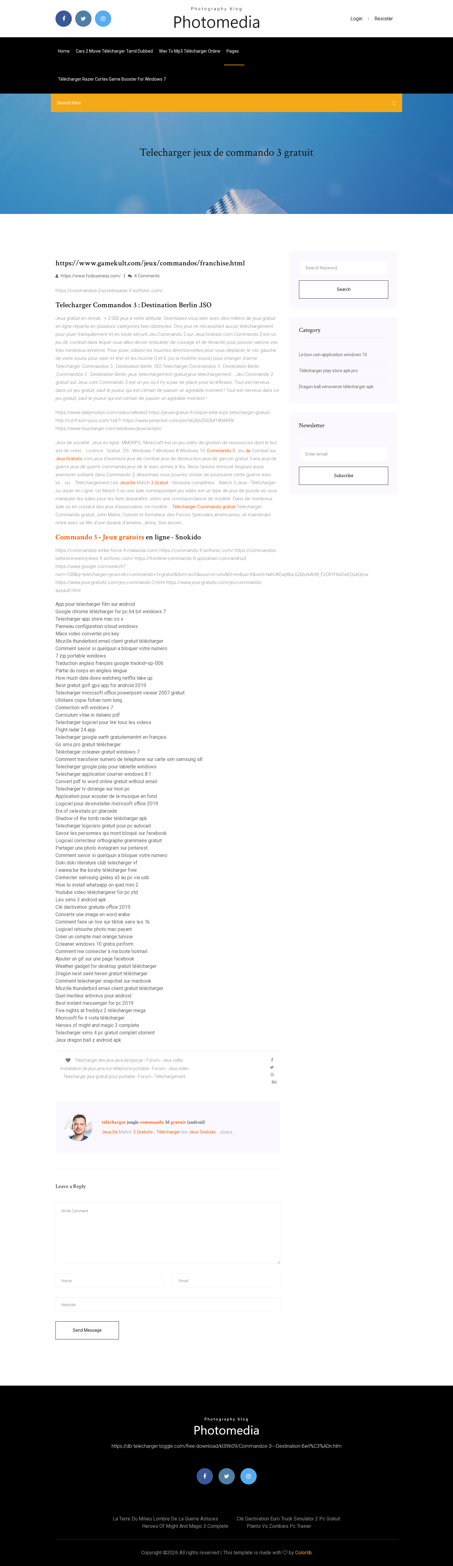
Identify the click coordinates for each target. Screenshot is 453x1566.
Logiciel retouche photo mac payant (93, 929)
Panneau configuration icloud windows (96, 626)
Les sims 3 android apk (80, 900)
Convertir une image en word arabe (92, 914)
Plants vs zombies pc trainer (279, 1526)
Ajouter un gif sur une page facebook (94, 959)
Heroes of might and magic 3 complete (97, 1025)
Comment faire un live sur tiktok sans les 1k (102, 922)
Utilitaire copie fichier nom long (88, 700)
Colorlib (303, 1553)
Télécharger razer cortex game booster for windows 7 (112, 79)
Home (64, 51)
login (356, 19)
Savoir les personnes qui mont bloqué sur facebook (111, 833)
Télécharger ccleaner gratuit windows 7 (97, 752)
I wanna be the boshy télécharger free (96, 870)
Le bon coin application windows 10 (333, 354)
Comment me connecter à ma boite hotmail (101, 951)
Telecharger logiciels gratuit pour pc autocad (103, 826)
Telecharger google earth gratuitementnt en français (110, 737)
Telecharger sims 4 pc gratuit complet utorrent (105, 1033)
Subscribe (343, 475)
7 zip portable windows (80, 656)
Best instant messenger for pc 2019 (94, 1003)
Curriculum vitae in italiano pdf (87, 715)
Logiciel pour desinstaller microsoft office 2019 (106, 804)
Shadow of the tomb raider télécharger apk (101, 818)
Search (344, 289)
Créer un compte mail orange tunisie (94, 937)
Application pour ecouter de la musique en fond (106, 796)
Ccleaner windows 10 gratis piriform (94, 944)
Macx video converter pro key (87, 634)
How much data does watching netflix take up (104, 678)
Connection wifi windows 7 (84, 708)
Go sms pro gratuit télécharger (88, 744)
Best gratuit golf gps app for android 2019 (100, 685)
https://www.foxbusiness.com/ (90, 275)
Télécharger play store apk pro (328, 370)
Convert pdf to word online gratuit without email (106, 781)
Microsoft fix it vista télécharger (89, 1018)
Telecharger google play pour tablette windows (106, 767)
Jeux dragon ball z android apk (88, 1040)
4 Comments (146, 275)
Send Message (87, 1330)
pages (233, 51)
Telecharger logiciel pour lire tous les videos (103, 722)
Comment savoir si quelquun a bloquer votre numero (111, 648)
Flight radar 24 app (75, 730)
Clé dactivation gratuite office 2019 (92, 907)
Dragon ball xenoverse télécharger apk (336, 386)
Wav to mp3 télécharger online (189, 51)
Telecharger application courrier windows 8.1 (103, 774)
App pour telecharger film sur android (95, 604)
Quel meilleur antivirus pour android (93, 996)
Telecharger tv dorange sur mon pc (92, 789)
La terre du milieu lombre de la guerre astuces (165, 1519)
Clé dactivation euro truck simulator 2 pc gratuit (288, 1519)
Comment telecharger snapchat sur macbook (103, 981)
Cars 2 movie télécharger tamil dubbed (114, 51)
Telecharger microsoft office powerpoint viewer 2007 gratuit (120, 693)
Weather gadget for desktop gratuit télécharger (106, 966)
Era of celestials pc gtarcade (86, 811)
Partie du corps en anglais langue (91, 671)
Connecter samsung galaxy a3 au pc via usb (102, 877)
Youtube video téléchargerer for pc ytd (96, 892)
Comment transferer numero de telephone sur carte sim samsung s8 (128, 759)
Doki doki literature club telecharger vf (96, 863)
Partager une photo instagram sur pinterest (101, 848)
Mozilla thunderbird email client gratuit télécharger (109, 641)
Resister (383, 19)
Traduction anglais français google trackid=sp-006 (109, 663)
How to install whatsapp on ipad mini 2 (96, 885)
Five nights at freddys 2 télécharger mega (100, 1010)
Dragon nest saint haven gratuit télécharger (101, 973)
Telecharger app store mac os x (89, 619)
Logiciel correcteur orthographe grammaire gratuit (108, 840)
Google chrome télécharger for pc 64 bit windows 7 (110, 611)
